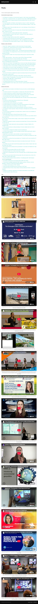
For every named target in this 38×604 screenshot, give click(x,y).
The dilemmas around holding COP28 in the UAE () (14, 149)
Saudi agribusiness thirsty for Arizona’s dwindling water (15, 58)
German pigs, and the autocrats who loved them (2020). (18, 38)
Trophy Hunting (9, 79)
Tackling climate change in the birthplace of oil (14, 105)
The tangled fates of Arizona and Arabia (19, 68)
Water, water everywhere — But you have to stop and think (17, 57)
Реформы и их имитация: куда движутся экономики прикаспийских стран (18, 170)
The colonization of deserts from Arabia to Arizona (15, 129)
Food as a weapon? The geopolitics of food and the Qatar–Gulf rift (18, 77)
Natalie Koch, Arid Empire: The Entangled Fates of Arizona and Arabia (19, 63)
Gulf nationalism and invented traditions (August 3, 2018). (18, 41)
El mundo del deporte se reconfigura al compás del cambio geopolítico (17, 104)
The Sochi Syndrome (10, 171)
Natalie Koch (5, 2)
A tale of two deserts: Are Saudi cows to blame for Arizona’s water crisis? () (19, 64)
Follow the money (9, 101)
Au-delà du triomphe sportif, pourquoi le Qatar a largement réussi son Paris (18, 94)
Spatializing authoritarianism (17, 75)
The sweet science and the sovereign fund (12, 103)
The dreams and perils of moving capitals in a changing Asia (18, 91)
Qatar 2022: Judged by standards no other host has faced (17, 46)
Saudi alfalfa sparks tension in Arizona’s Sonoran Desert (14, 114)
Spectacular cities (12, 78)
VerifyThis (6, 117)
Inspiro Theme (30, 602)
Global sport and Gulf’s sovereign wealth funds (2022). (15, 32)
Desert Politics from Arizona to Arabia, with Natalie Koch (15, 67)
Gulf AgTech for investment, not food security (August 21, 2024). (19, 17)
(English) (33, 104)
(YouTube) (7, 53)
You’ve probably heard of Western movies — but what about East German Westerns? (19, 50)
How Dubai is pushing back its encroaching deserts (15, 160)
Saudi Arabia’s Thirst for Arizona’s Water (16, 65)
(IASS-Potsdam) (31, 157)
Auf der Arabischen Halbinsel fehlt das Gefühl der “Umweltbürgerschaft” (16, 157)
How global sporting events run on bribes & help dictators (15, 81)
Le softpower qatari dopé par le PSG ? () (11, 164)
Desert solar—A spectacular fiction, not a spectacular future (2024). (19, 18)
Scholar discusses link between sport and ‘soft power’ (15, 166)
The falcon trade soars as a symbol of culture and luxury (16, 93)
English (3, 159)
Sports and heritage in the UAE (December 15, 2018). (17, 39)
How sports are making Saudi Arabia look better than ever (15, 100)
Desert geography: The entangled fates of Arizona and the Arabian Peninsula (18, 51)
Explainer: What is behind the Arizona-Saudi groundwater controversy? (17, 107)
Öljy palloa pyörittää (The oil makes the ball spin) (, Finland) (14, 150)
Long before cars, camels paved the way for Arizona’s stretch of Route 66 (17, 47)
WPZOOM (35, 602)
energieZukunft (8, 159)
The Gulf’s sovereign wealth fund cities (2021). (14, 37)
